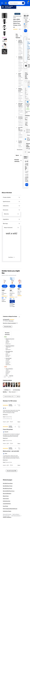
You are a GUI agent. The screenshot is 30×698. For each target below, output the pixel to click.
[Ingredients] (19, 219)
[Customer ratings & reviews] (19, 316)
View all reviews (7, 326)
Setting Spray (6, 498)
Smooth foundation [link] (10, 345)
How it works (28, 58)
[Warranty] (18, 214)
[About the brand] (18, 227)
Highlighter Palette (7, 511)
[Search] (23, 3)
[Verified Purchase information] (15, 405)
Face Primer (5, 506)
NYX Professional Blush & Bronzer (10, 508)
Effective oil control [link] (10, 338)
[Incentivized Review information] (11, 418)
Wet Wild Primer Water (8, 483)
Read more (5, 414)
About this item (7, 192)
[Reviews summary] (22, 29)
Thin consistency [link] (9, 368)
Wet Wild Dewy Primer (7, 485)
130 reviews (11, 320)
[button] (17, 36)
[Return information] (25, 28)
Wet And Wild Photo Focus (8, 490)
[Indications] (19, 206)
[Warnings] (19, 223)
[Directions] (19, 210)
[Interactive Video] (4, 15)
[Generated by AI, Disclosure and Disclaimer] (8, 377)
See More (10, 257)
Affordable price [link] (9, 351)
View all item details (21, 149)
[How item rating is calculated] (17, 323)
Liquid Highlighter (7, 503)
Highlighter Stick (6, 501)
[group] (19, 29)
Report (19, 421)
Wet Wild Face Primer (7, 488)
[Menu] (2, 3)
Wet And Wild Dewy (7, 493)
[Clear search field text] (21, 3)
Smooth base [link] (8, 358)
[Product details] (19, 197)
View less (11, 375)
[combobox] (16, 3)
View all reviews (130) (11, 470)
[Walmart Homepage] (6, 3)
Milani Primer (6, 496)
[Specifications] (19, 201)
